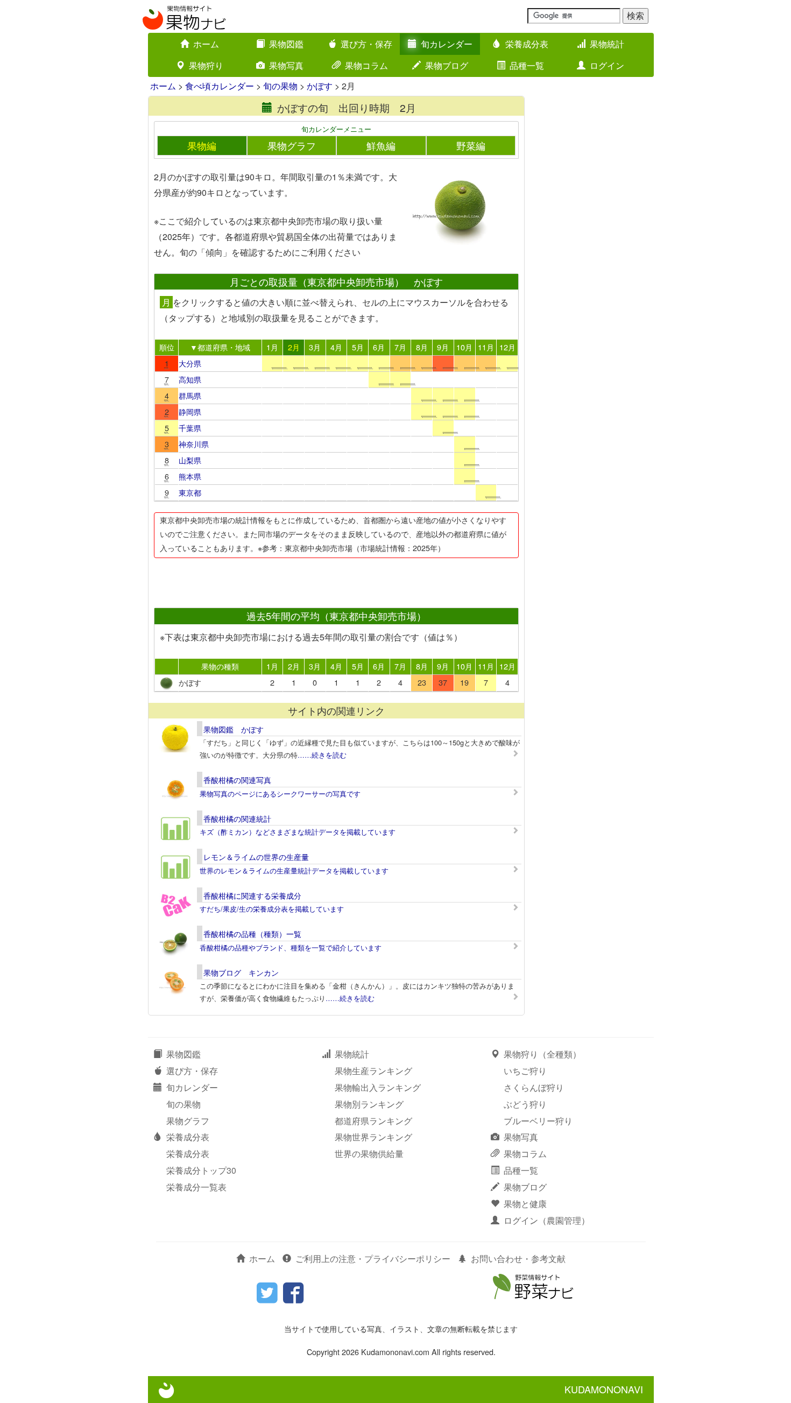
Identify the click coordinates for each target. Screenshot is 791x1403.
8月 (422, 346)
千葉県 (190, 427)
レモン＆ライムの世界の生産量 (256, 856)
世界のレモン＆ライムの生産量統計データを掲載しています (294, 870)
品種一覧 (527, 65)
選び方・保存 (366, 44)
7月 (400, 346)
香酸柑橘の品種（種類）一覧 (252, 933)
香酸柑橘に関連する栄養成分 (252, 895)
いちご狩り (525, 1070)
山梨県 (190, 460)
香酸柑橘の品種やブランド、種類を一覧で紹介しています (291, 947)
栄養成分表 (526, 44)
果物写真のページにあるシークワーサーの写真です (280, 793)
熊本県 (190, 476)
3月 (315, 346)
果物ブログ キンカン (241, 972)
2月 (294, 346)
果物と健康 (525, 1203)
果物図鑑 (286, 44)
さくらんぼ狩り (534, 1087)
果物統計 (607, 44)
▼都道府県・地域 (220, 346)
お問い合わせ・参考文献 (518, 1258)
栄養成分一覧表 (196, 1187)
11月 (486, 346)
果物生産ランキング (373, 1070)
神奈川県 (194, 443)
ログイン (607, 65)
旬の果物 (280, 86)
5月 (358, 346)
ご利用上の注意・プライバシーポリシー (372, 1258)
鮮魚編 (381, 145)
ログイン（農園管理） (547, 1220)
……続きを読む (322, 755)
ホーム (206, 44)
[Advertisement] (336, 579)
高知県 (190, 379)
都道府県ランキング (373, 1121)
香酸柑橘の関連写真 (237, 779)
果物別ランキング (369, 1104)
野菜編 (470, 145)
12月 (507, 346)
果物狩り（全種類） (542, 1054)
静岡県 (190, 411)
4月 (336, 346)
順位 (166, 346)
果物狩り (206, 65)
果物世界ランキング (373, 1137)
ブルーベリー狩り (538, 1121)
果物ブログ (446, 65)
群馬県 (190, 395)
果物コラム (366, 65)
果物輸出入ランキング (378, 1087)
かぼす (320, 86)
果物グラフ (291, 145)
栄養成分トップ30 (201, 1170)
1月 (272, 346)
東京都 (190, 492)
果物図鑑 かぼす (233, 729)
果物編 (201, 145)
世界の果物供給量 (369, 1153)
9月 (443, 346)
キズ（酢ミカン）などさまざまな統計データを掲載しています (298, 832)
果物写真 (286, 65)
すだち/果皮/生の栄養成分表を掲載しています (272, 909)
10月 (464, 346)
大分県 (190, 363)
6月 (379, 346)
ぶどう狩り (525, 1104)
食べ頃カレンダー (219, 86)
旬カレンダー (446, 44)
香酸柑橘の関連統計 (237, 818)
